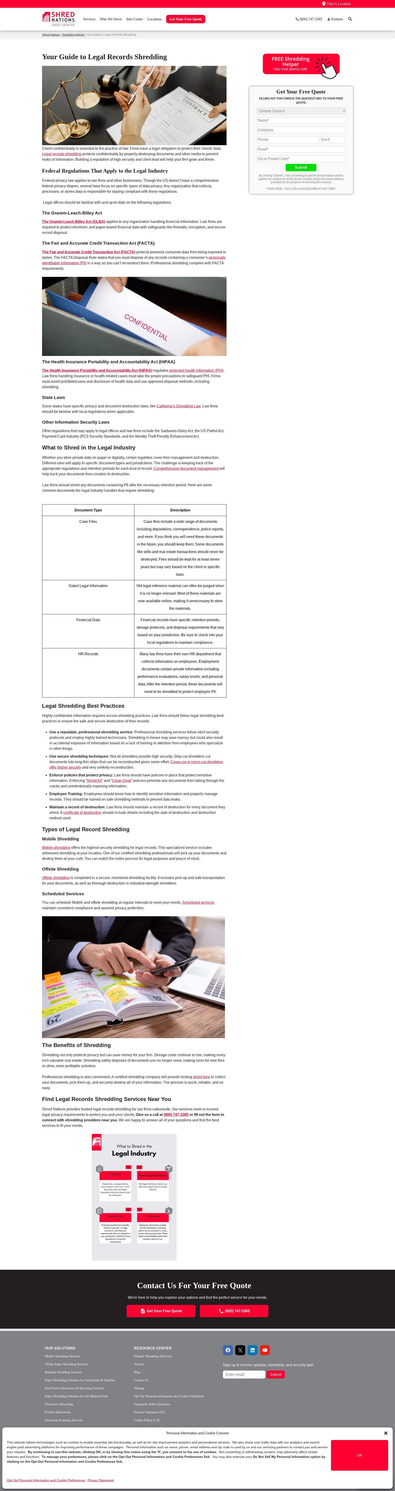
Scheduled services (198, 902)
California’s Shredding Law (178, 406)
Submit (301, 167)
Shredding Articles (73, 34)
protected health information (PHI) (196, 370)
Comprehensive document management (185, 468)
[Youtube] (265, 1350)
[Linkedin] (253, 1350)
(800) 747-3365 (176, 1115)
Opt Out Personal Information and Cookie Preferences (46, 1480)
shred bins (201, 1077)
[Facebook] (228, 1350)
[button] (386, 1433)
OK (359, 1455)
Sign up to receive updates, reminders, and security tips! (268, 1365)
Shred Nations (51, 34)
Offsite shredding (55, 878)
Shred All (94, 781)
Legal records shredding (61, 154)
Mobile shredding (56, 848)
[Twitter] (240, 1350)
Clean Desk (121, 781)
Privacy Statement (101, 1480)
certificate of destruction (82, 813)
